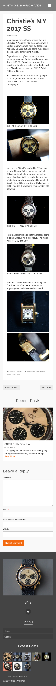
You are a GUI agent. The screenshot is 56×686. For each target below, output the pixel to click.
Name (6, 510)
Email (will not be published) (15, 519)
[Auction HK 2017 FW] (28, 424)
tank (18, 375)
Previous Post (11, 387)
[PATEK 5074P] (27, 666)
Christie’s (12, 371)
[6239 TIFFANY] (27, 657)
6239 (29, 371)
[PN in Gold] (17, 657)
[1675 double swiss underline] (37, 657)
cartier (14, 375)
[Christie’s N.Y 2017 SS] (47, 657)
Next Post (46, 387)
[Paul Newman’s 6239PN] (17, 666)
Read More (9, 456)
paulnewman (40, 371)
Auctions (19, 371)
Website (6, 529)
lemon (9, 375)
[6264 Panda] (8, 666)
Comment (7, 477)
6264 (33, 371)
